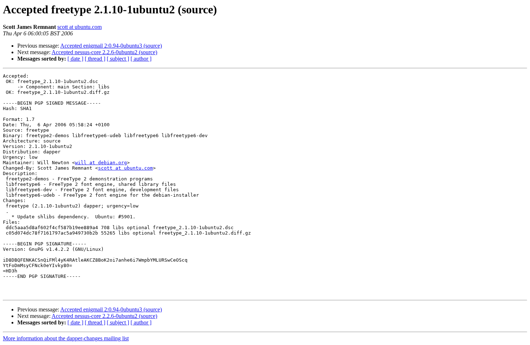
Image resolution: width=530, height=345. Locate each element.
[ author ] (141, 59)
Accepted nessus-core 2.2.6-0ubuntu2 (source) (104, 52)
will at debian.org (101, 162)
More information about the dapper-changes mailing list (66, 338)
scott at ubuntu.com (79, 27)
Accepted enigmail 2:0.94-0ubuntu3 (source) (111, 46)
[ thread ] (95, 59)
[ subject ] (118, 59)
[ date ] (75, 59)
